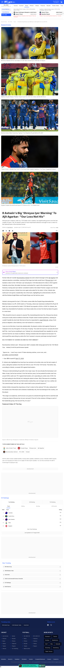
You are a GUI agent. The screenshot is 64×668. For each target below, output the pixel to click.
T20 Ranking (52, 502)
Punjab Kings (24, 448)
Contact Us (55, 659)
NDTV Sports (53, 458)
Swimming (56, 647)
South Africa (11, 516)
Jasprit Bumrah (43, 320)
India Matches (6, 12)
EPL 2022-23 (36, 636)
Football (16, 458)
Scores (16, 5)
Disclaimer (24, 659)
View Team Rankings (32, 529)
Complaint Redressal (40, 659)
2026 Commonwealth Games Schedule (14, 578)
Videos (37, 5)
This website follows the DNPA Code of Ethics (21, 662)
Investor (31, 659)
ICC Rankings (8, 582)
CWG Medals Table (9, 570)
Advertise (3, 659)
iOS (16, 462)
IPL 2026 (6, 6)
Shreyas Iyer (49, 280)
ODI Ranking (32, 502)
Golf (46, 644)
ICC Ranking (15, 648)
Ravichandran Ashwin (23, 278)
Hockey (47, 640)
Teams (4, 646)
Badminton (55, 640)
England (10, 526)
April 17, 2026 (20, 358)
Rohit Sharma (8, 586)
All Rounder (54, 506)
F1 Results (46, 458)
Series (13, 636)
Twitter (23, 460)
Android (12, 462)
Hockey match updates (28, 458)
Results (49, 5)
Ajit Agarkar (51, 278)
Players (14, 646)
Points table (55, 5)
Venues (4, 648)
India (9, 522)
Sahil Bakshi (10, 227)
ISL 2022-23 (27, 636)
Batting (23, 506)
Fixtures (43, 5)
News (26, 5)
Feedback (17, 659)
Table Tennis (48, 651)
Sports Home (4, 21)
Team (8, 506)
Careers (49, 659)
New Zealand (11, 519)
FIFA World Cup (8, 566)
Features (14, 643)
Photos (32, 5)
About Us (10, 659)
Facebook (10, 460)
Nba (51, 644)
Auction (21, 5)
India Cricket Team (11, 448)
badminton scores (38, 458)
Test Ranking (11, 502)
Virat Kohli (7, 574)
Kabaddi (58, 644)
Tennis (55, 636)
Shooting (47, 647)
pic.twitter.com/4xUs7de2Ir (10, 355)
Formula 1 (47, 636)
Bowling (38, 506)
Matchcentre (27, 648)
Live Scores (5, 636)
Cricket (28, 452)
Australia (10, 512)
